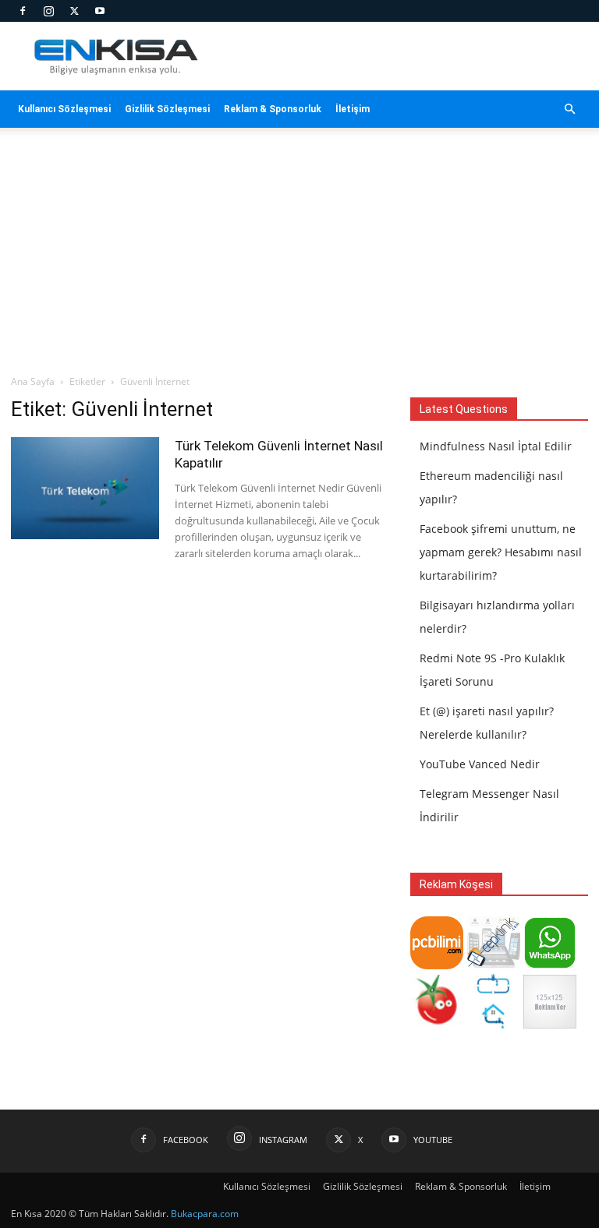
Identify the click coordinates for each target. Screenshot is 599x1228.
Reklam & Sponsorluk (272, 109)
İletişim (352, 109)
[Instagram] (48, 11)
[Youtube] (100, 11)
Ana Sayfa (33, 381)
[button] (569, 109)
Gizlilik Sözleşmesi (167, 109)
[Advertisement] (299, 257)
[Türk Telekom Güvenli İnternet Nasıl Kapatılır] (85, 488)
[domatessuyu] (436, 1024)
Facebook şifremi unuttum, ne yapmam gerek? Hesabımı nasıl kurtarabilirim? (501, 552)
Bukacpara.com (205, 1213)
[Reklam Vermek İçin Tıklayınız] (549, 1024)
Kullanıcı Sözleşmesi (64, 109)
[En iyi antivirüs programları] (436, 965)
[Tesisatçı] (492, 1024)
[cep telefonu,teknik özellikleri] (492, 965)
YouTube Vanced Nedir (480, 764)
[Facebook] (22, 11)
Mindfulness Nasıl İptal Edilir (496, 446)
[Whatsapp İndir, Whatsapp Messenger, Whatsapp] (549, 965)
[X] (74, 11)
